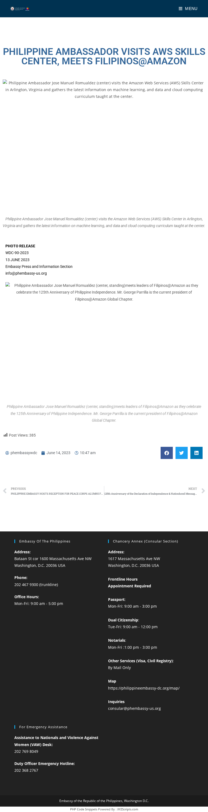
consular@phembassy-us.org (134, 708)
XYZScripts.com (127, 809)
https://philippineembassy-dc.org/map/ (144, 688)
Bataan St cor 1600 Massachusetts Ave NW (53, 558)
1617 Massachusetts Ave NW (134, 558)
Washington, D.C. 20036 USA (39, 565)
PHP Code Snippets (83, 809)
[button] (167, 453)
